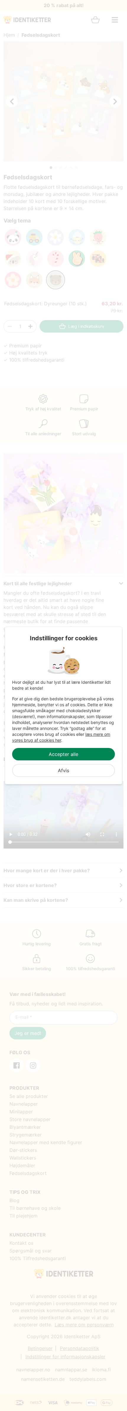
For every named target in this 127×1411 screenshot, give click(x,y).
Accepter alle (63, 754)
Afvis (63, 770)
